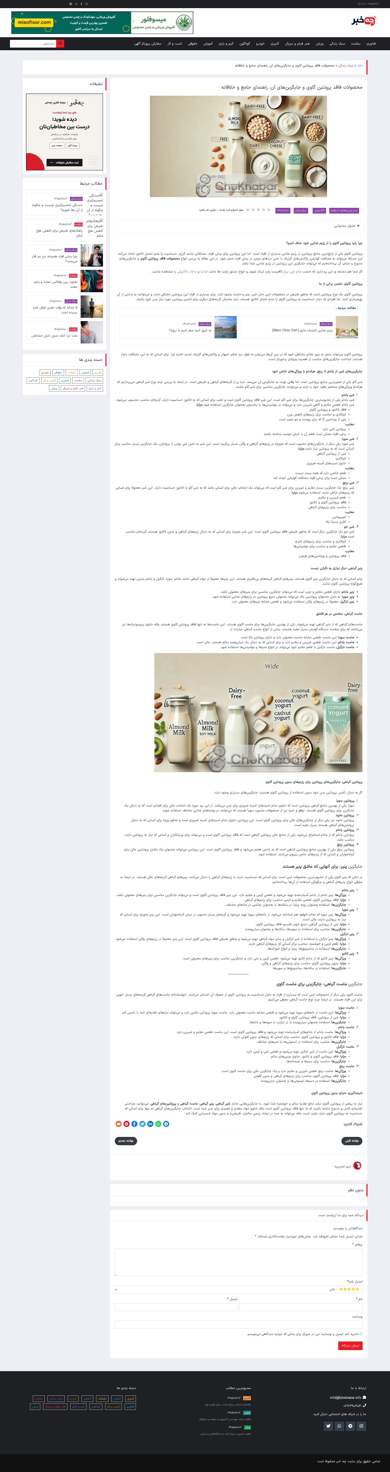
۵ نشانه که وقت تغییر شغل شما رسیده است (55, 310)
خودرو (45, 372)
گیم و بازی (95, 388)
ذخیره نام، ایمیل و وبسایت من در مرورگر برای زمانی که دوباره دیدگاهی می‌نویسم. (303, 1334)
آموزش (85, 372)
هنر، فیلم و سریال (73, 388)
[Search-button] (60, 44)
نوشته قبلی (352, 1141)
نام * (359, 1299)
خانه (360, 65)
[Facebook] (134, 1124)
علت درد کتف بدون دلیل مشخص (54, 335)
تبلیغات (71, 372)
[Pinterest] (127, 1124)
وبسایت (357, 1316)
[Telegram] (166, 1124)
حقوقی (58, 372)
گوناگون (33, 380)
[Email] (119, 1124)
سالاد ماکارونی (187, 271)
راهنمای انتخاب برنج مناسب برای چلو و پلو (228, 1405)
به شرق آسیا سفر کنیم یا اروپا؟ (190, 330)
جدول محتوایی (344, 225)
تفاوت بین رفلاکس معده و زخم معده (55, 284)
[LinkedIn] (150, 1124)
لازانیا (204, 271)
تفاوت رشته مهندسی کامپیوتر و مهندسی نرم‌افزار (225, 1419)
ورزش (54, 388)
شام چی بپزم (292, 271)
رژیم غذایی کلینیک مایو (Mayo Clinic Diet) (302, 330)
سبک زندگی (346, 65)
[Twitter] (142, 1124)
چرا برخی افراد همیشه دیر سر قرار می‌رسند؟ (54, 259)
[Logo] (363, 21)
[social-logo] (86, 4)
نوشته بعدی (125, 1141)
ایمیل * (232, 1299)
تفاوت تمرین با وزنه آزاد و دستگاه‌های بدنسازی (226, 1434)
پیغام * (357, 1244)
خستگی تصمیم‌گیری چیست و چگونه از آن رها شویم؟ (57, 207)
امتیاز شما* (355, 1281)
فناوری (65, 380)
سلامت (78, 224)
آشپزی (97, 372)
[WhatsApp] (158, 1124)
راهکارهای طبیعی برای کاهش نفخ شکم (59, 233)
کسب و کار (49, 380)
